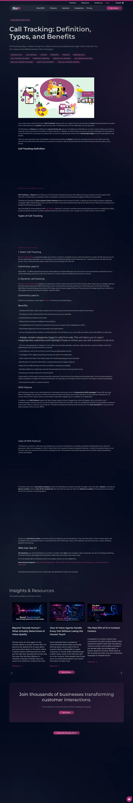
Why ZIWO (40, 8)
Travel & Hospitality (93, 785)
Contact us (98, 3)
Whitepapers (109, 771)
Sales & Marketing (74, 768)
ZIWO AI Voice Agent (38, 777)
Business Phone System (37, 772)
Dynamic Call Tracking (28, 284)
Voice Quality (17, 771)
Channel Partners (56, 771)
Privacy (18, 798)
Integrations (79, 8)
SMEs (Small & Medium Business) (74, 784)
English (118, 3)
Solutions (65, 8)
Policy (25, 798)
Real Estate (90, 775)
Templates (108, 775)
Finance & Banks (92, 778)
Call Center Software (38, 768)
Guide (107, 784)
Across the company (75, 780)
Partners (72, 3)
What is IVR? (60, 562)
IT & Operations (73, 777)
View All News (66, 672)
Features (16, 768)
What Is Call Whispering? (45, 562)
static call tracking (27, 257)
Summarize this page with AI (66, 733)
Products (53, 8)
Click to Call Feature (73, 562)
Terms (11, 798)
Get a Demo (114, 8)
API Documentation (112, 781)
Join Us (15, 789)
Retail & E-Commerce (90, 771)
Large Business (91, 766)
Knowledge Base (111, 778)
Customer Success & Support (75, 772)
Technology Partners (57, 768)
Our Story (16, 780)
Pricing (89, 8)
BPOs (88, 781)
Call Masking (50, 208)
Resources (85, 3)
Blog (106, 768)
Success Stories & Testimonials (19, 784)
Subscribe (116, 749)
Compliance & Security (18, 776)
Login (107, 3)
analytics (47, 300)
